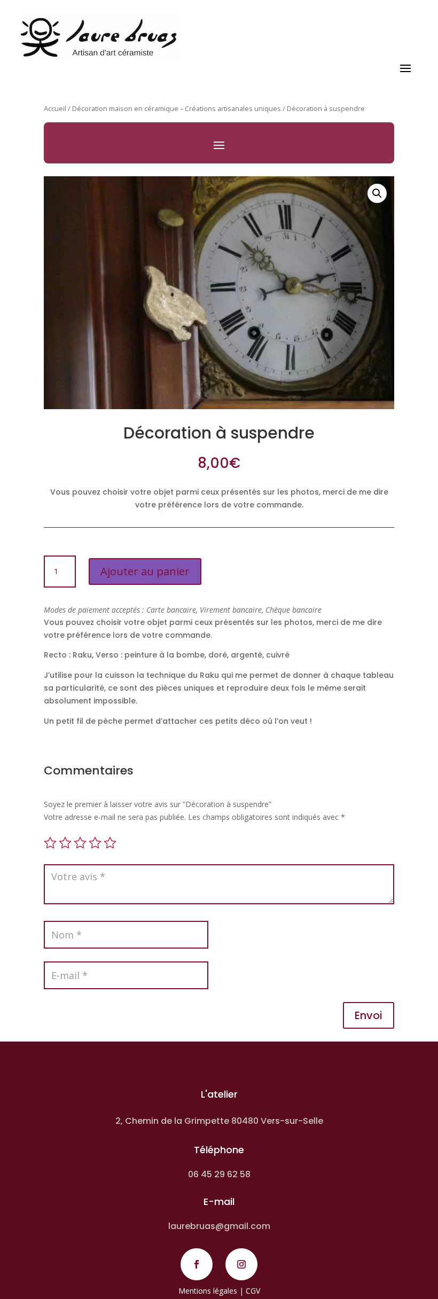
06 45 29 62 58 (219, 1174)
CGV (253, 1291)
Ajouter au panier (145, 571)
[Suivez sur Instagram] (241, 1264)
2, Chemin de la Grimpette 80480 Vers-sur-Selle (219, 1121)
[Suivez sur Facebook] (197, 1264)
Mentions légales (207, 1291)
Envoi (368, 1015)
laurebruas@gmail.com (219, 1226)
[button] (377, 193)
